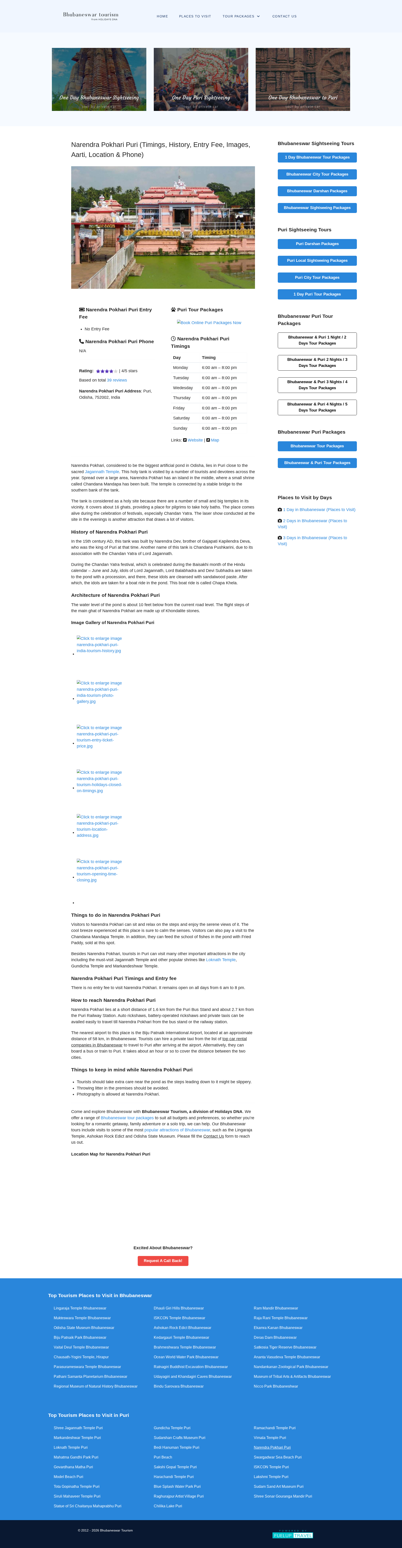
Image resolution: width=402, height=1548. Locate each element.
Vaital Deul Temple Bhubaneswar (81, 1347)
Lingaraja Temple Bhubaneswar (80, 1308)
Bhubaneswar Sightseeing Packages (317, 207)
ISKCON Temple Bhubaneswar (179, 1318)
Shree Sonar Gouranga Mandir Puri (283, 1496)
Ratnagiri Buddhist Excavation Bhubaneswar (191, 1367)
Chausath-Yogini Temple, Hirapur (81, 1357)
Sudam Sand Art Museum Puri (279, 1486)
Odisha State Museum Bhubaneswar (84, 1328)
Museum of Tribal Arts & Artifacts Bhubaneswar (292, 1377)
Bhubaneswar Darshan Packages (317, 191)
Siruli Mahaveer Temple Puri (77, 1496)
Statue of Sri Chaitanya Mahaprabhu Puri (87, 1506)
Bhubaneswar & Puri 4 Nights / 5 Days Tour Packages (317, 407)
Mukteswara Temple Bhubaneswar (82, 1318)
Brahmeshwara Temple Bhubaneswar (185, 1347)
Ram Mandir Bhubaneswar (276, 1308)
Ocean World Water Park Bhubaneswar (186, 1357)
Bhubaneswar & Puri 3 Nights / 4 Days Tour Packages (317, 384)
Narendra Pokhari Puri (272, 1447)
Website (195, 440)
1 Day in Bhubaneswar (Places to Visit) (319, 509)
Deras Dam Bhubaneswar (275, 1337)
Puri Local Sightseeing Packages (317, 260)
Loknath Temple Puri (71, 1447)
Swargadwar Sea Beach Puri (278, 1457)
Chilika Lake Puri (168, 1506)
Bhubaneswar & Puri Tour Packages (317, 462)
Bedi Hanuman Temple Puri (176, 1447)
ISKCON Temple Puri (271, 1467)
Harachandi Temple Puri (174, 1477)
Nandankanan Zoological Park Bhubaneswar (291, 1367)
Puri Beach (163, 1457)
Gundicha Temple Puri (172, 1428)
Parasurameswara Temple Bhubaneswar (87, 1367)
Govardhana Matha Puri (73, 1467)
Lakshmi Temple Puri (271, 1477)
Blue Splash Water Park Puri (177, 1486)
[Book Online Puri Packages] (209, 322)
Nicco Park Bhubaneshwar (276, 1386)
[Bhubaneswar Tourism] (91, 16)
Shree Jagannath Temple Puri (78, 1428)
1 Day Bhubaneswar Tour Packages (317, 157)
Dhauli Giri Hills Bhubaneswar (179, 1308)
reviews (117, 380)
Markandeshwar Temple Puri (77, 1438)
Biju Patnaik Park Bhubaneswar (80, 1337)
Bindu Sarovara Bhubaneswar (179, 1386)
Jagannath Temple (102, 471)
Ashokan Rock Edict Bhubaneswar (182, 1328)
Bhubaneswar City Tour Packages (317, 174)
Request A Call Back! (163, 1260)
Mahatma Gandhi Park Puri (76, 1457)
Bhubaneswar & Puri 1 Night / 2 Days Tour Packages (317, 340)
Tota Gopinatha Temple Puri (77, 1486)
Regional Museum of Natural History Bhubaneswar (95, 1386)
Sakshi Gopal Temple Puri (175, 1467)
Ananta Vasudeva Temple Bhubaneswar (287, 1357)
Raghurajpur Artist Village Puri (179, 1496)
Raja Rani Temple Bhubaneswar (281, 1318)
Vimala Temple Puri (270, 1438)
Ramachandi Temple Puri (275, 1428)
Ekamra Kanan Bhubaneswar (278, 1328)
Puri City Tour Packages (317, 277)
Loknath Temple (221, 959)
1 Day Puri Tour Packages (317, 294)
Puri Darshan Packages (317, 243)
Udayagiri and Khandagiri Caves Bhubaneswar (193, 1377)
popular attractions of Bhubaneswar (177, 1130)
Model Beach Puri (68, 1477)
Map (215, 440)
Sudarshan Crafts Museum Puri (179, 1438)
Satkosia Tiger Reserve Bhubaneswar (285, 1347)
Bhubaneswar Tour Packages (317, 446)
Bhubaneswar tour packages (127, 1118)
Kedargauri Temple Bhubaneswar (181, 1337)
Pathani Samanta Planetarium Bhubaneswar (90, 1377)
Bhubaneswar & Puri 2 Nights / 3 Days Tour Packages (317, 362)
